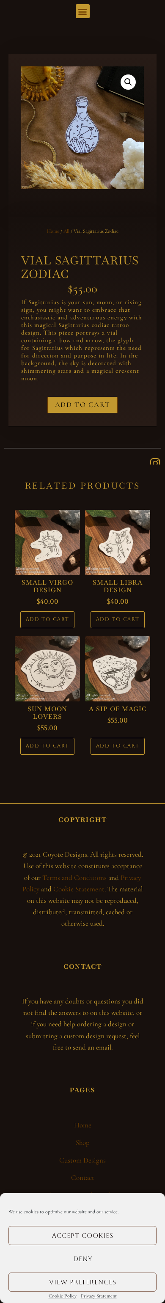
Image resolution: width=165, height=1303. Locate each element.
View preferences (82, 1282)
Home (53, 231)
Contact (82, 1177)
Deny (82, 1258)
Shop (83, 1142)
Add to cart (82, 404)
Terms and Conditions (74, 877)
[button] (83, 11)
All (66, 231)
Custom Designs (82, 1160)
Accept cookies (82, 1235)
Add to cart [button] (47, 619)
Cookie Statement (78, 889)
